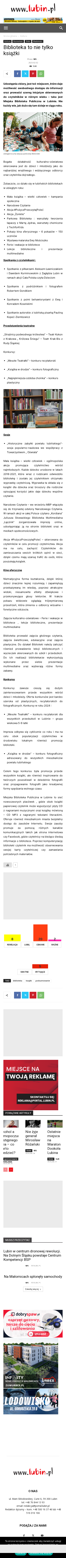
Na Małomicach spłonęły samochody (33, 1277)
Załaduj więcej (32, 1289)
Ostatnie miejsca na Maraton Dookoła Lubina (54, 1142)
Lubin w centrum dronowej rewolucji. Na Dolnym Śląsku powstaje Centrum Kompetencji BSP (32, 1255)
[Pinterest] (33, 73)
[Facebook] (17, 73)
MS (35, 59)
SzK (57, 1159)
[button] (61, 28)
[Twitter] (25, 73)
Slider (28, 41)
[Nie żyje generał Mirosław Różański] (33, 1124)
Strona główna (10, 36)
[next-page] (11, 1170)
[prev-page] (5, 1170)
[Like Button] (7, 864)
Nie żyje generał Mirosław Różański (32, 1138)
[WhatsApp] (40, 73)
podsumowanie (43, 980)
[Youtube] (42, 1535)
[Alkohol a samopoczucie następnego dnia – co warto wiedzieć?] (11, 1124)
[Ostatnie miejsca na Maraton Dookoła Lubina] (55, 1124)
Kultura (23, 36)
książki (29, 980)
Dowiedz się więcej (40, 1553)
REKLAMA (7, 1161)
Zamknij (21, 1553)
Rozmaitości (18, 41)
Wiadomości (37, 41)
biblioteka (17, 980)
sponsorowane (10, 1159)
